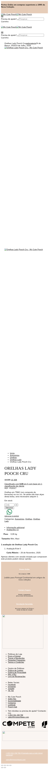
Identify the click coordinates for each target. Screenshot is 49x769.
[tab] (27, 527)
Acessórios (14, 455)
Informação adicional (15, 527)
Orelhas (13, 457)
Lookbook (12, 705)
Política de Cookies (15, 670)
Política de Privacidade (17, 672)
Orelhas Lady (16, 460)
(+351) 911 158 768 (15, 715)
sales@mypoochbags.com (18, 717)
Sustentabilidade (14, 701)
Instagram (12, 687)
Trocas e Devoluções (16, 658)
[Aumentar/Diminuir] (2, 765)
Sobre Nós (12, 699)
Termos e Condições (16, 662)
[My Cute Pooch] (8, 14)
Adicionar (9, 508)
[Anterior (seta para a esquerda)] (2, 767)
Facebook (12, 685)
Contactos (12, 703)
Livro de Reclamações (16, 676)
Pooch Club (12, 707)
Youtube (11, 689)
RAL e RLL (12, 674)
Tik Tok (11, 691)
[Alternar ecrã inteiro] (5, 765)
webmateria (31, 43)
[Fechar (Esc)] (10, 765)
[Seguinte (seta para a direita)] (5, 767)
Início (12, 453)
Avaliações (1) (13, 530)
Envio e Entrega (14, 656)
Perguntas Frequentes (16, 660)
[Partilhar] (8, 765)
